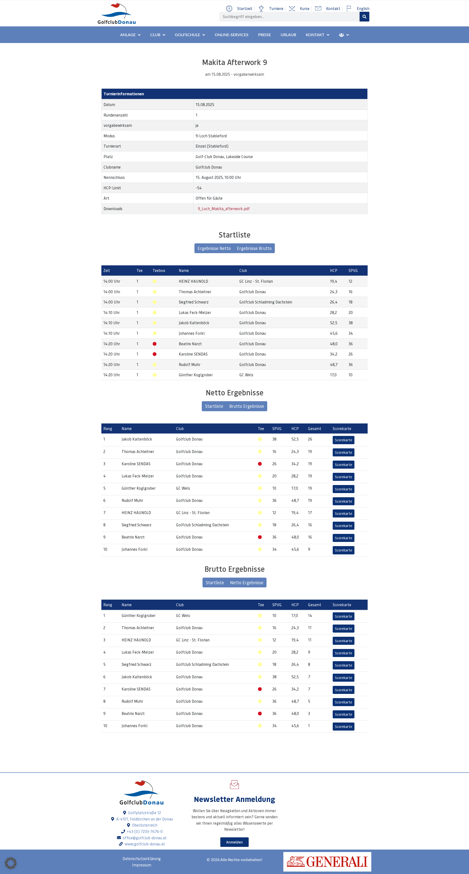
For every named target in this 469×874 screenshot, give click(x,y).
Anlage (128, 35)
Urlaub (288, 35)
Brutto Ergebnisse (246, 406)
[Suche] (364, 17)
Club (155, 35)
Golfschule (187, 35)
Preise (264, 35)
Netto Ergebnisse (246, 582)
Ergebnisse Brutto (254, 248)
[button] (10, 863)
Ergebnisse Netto (214, 248)
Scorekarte (343, 439)
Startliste (214, 406)
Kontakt (315, 35)
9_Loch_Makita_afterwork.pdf (223, 208)
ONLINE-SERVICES (231, 35)
